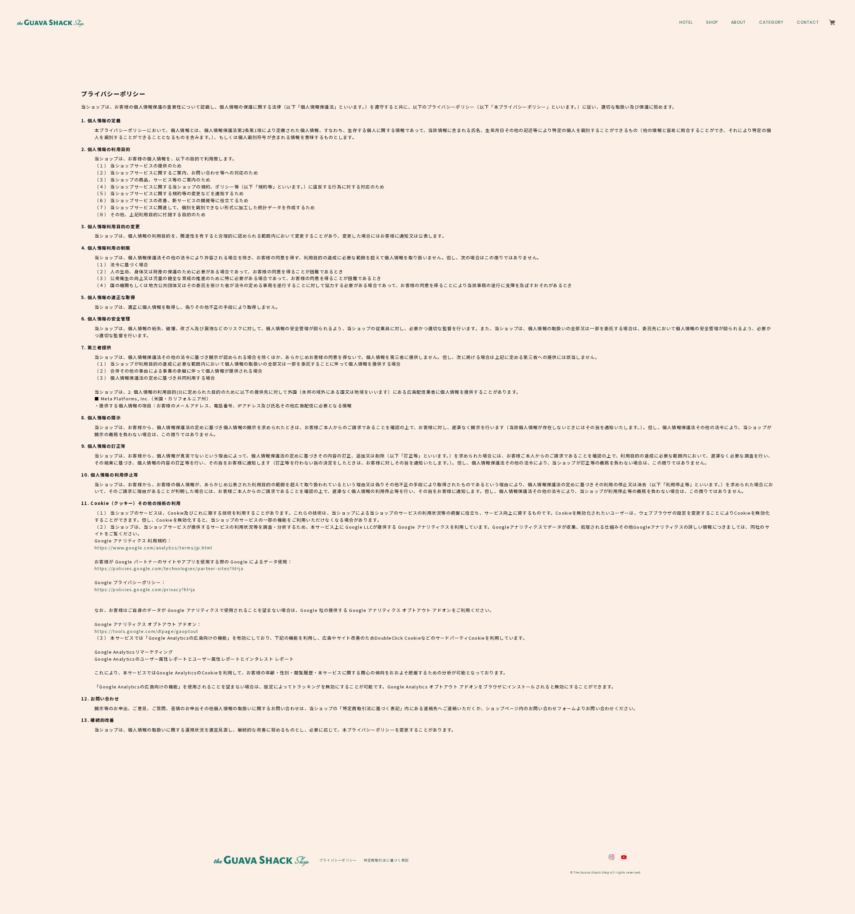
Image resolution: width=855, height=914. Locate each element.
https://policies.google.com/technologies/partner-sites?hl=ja (169, 568)
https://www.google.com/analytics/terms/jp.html (153, 547)
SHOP (712, 22)
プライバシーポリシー (338, 860)
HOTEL (686, 22)
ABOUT (738, 22)
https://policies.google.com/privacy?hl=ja (145, 589)
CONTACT (808, 22)
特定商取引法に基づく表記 (386, 860)
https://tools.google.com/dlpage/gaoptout (146, 631)
